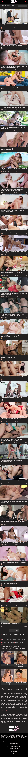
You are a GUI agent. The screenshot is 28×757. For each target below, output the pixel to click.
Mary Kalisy (4, 524)
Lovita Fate (4, 27)
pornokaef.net (16, 735)
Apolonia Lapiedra (5, 296)
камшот (21, 642)
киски (23, 639)
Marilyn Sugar (5, 109)
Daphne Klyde (5, 275)
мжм (3, 639)
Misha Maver (4, 233)
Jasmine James (5, 421)
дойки (18, 639)
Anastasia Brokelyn (6, 171)
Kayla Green (4, 442)
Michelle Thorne (5, 69)
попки (8, 641)
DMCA (14, 753)
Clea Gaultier (4, 130)
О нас (14, 750)
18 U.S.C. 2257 (14, 751)
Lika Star (4, 254)
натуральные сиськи (11, 639)
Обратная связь (14, 748)
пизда (12, 642)
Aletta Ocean (4, 317)
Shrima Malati (4, 605)
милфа (3, 641)
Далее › (16, 630)
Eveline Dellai (5, 379)
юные (12, 641)
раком (12, 638)
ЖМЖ (16, 642)
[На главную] (14, 730)
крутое (17, 641)
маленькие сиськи (20, 638)
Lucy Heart (4, 192)
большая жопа (5, 642)
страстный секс (6, 638)
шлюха (3, 644)
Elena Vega (4, 400)
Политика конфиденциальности (14, 746)
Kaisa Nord (4, 338)
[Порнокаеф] (14, 2)
